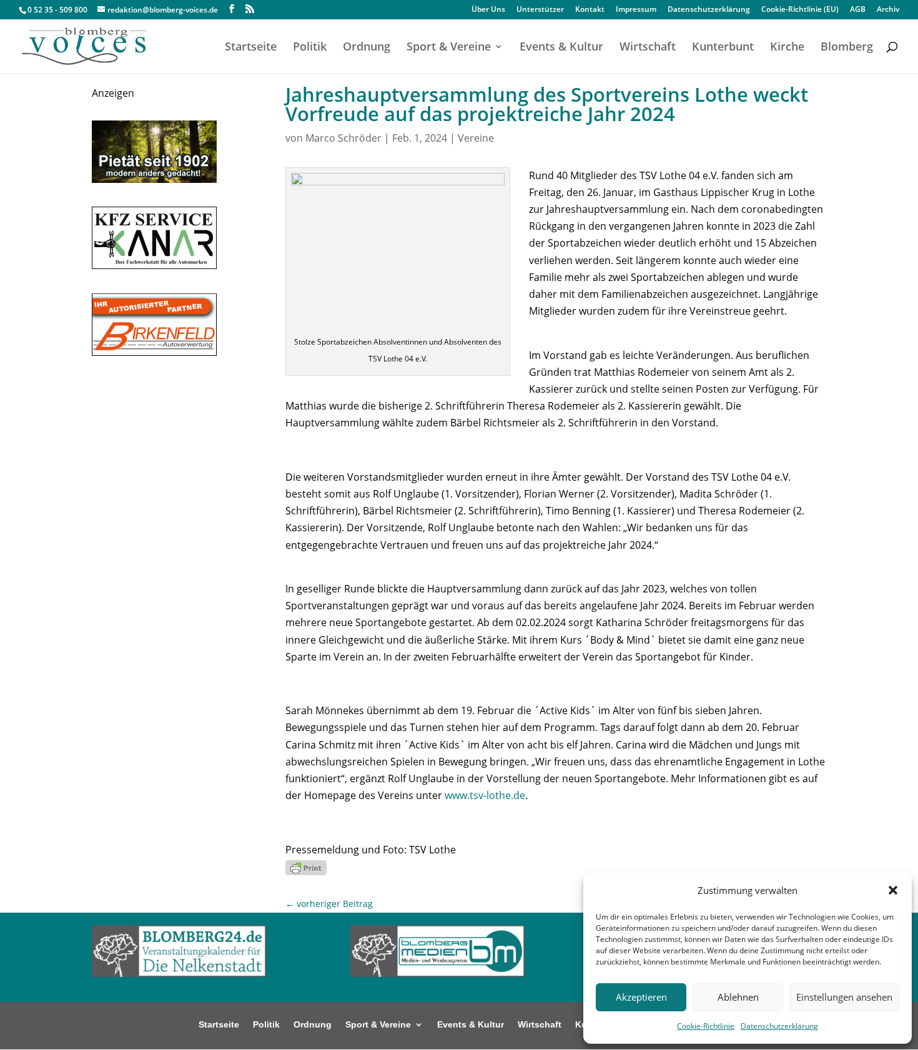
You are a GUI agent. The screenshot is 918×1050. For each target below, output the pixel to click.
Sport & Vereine (449, 48)
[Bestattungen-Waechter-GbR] (154, 179)
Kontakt (590, 10)
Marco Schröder (343, 138)
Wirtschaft (647, 48)
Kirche (787, 48)
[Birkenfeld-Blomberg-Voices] (154, 352)
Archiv (888, 10)
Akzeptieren (641, 997)
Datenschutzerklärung (779, 1026)
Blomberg (847, 48)
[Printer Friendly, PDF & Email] (306, 866)
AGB (858, 10)
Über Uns (488, 10)
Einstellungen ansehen (844, 997)
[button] (893, 890)
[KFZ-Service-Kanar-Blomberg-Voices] (154, 265)
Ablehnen (738, 997)
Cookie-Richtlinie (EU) (800, 10)
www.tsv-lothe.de (485, 795)
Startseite (251, 48)
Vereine (476, 138)
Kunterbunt (723, 48)
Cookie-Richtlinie (705, 1026)
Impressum (636, 10)
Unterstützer (540, 10)
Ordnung (366, 48)
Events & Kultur (561, 48)
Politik (310, 48)
